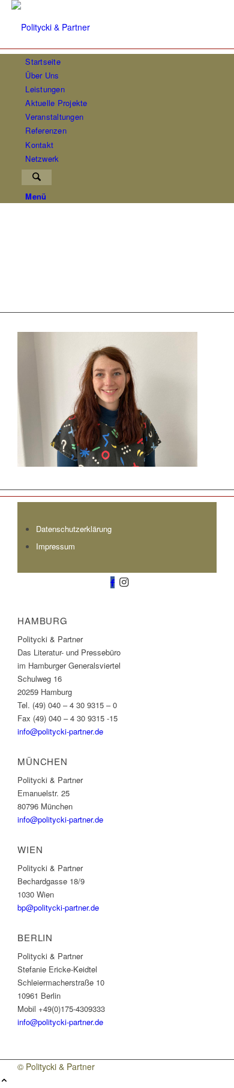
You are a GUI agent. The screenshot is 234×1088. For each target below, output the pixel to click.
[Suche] (37, 177)
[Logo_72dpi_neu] (101, 27)
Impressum (55, 546)
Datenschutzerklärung (74, 528)
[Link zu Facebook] (112, 582)
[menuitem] (119, 61)
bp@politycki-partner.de (58, 907)
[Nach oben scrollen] (4, 1081)
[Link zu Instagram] (123, 581)
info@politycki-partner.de (60, 731)
